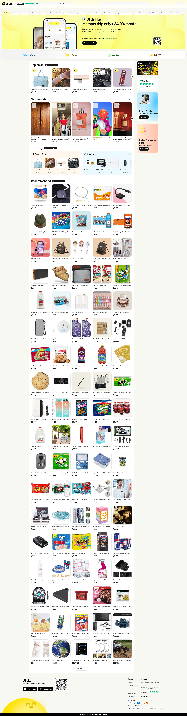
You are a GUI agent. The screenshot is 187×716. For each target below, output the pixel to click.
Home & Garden (140, 13)
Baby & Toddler (109, 13)
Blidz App (62, 4)
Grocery (15, 13)
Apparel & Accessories (124, 13)
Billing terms (131, 696)
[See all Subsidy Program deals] (130, 154)
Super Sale (25, 13)
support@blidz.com (153, 682)
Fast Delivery (60, 13)
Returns (130, 690)
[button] (40, 80)
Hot (51, 13)
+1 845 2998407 (153, 685)
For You (6, 13)
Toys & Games (153, 13)
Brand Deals (92, 154)
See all (128, 99)
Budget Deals (41, 154)
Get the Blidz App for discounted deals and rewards (93, 714)
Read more (88, 43)
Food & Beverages (73, 13)
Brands (44, 13)
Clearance (35, 13)
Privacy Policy (132, 693)
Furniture (164, 13)
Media (84, 13)
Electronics (174, 13)
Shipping (130, 688)
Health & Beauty (95, 13)
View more (80, 669)
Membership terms (133, 685)
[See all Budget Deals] (78, 154)
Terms (130, 682)
